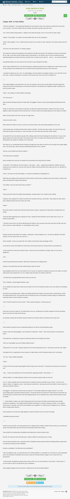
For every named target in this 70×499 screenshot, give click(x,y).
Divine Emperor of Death (35, 8)
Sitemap (62, 491)
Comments (40, 482)
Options (41, 1)
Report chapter (31, 482)
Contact (56, 491)
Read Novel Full (14, 2)
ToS (59, 491)
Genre (35, 1)
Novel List (28, 1)
